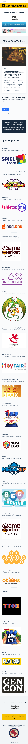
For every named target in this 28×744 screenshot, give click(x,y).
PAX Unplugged (6, 267)
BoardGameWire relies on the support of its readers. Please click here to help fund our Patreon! (14, 716)
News (5, 68)
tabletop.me (5, 197)
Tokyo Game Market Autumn (9, 236)
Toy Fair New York (6, 354)
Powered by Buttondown (8, 113)
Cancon (4, 291)
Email (3, 104)
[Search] (25, 1)
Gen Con (4, 671)
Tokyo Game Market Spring (9, 514)
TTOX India (4, 591)
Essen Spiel (5, 148)
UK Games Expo (6, 545)
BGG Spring (5, 481)
